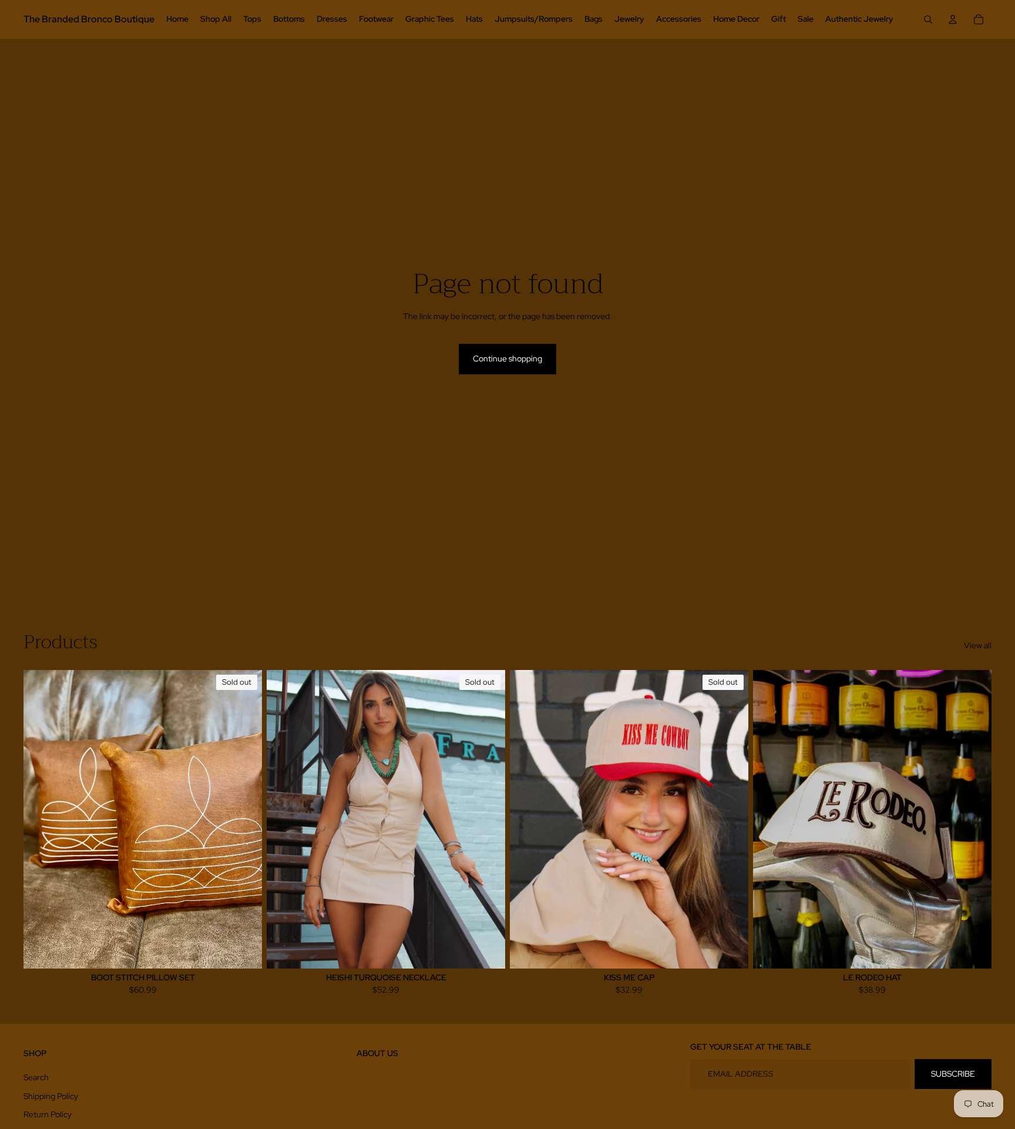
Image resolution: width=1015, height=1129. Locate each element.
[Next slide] (487, 819)
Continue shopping (507, 358)
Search (36, 1077)
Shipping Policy (50, 1096)
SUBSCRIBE (953, 1073)
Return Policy (47, 1114)
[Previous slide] (284, 819)
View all (978, 645)
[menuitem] (177, 19)
